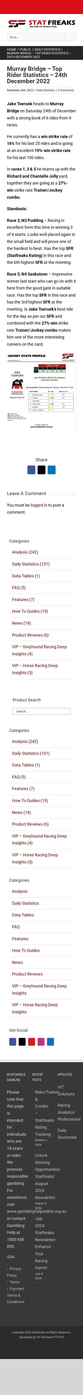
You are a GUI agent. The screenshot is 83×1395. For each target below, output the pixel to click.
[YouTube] (31, 1042)
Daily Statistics (45, 90)
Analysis (19, 891)
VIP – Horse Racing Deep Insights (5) (35, 669)
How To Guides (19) (30, 611)
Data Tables (23, 915)
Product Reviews (27, 974)
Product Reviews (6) (30, 635)
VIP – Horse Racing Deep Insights (35, 1008)
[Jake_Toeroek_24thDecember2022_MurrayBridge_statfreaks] (41, 354)
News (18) (21, 623)
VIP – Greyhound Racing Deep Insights (39, 989)
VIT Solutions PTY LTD (50, 1337)
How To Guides (26, 950)
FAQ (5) (19, 587)
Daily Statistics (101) (31, 564)
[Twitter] (22, 1042)
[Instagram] (41, 1042)
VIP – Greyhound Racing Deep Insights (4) (39, 650)
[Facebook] (12, 1042)
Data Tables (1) (26, 575)
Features (20, 938)
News (17, 962)
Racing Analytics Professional (69, 1112)
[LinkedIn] (50, 1042)
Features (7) (23, 599)
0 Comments (66, 90)
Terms (13, 1282)
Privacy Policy (14, 1272)
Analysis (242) (25, 552)
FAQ (16, 926)
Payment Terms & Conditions (15, 1295)
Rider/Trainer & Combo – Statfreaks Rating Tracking (41, 1113)
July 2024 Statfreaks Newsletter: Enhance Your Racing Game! (41, 1243)
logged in (39, 505)
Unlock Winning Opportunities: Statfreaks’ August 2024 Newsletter (41, 1176)
